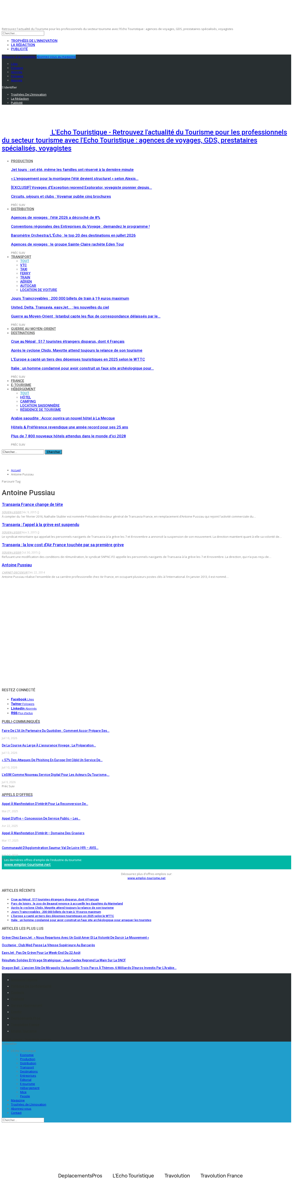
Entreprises (28, 1075)
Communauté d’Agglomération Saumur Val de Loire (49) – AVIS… (50, 848)
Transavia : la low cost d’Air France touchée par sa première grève (63, 544)
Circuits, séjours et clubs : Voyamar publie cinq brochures (61, 196)
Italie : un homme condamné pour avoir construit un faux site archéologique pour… (82, 368)
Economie (27, 1055)
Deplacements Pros (26, 1018)
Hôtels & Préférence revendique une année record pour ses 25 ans (69, 427)
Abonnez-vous (21, 1108)
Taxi (23, 269)
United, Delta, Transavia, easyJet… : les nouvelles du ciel (60, 307)
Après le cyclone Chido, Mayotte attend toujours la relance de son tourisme (76, 350)
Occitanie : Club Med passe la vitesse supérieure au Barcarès (48, 945)
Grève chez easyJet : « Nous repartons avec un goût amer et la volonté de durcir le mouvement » (75, 937)
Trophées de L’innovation (28, 1104)
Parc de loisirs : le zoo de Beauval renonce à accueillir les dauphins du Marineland (67, 903)
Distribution (22, 209)
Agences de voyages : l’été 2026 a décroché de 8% (55, 217)
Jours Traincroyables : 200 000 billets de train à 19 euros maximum (70, 298)
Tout (24, 261)
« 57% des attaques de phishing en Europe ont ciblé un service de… (52, 760)
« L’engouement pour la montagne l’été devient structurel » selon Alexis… (74, 178)
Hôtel (25, 397)
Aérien (26, 282)
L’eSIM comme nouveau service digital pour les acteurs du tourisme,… (55, 774)
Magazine (18, 1100)
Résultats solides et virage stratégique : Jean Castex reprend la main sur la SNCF (64, 960)
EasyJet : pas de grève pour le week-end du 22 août (41, 953)
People (25, 1096)
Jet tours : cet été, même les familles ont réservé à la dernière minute (72, 169)
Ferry (25, 273)
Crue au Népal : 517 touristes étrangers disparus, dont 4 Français (68, 341)
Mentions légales (24, 980)
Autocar (28, 286)
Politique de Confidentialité (31, 986)
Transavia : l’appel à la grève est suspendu (40, 524)
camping (28, 401)
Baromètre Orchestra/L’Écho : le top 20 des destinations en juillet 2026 (73, 235)
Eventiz (16, 1012)
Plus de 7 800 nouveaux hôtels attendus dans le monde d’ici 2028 (68, 436)
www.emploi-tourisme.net (27, 864)
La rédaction (23, 45)
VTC (23, 265)
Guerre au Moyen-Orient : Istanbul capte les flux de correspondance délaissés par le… (85, 316)
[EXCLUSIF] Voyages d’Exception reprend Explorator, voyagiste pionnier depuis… (81, 187)
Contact (16, 1113)
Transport (21, 257)
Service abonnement (26, 1005)
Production (22, 161)
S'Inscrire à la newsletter (19, 57)
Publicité (19, 49)
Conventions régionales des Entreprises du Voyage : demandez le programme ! (80, 226)
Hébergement (23, 389)
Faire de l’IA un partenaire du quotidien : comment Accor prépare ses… (55, 731)
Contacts (17, 992)
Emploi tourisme (24, 1031)
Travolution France (25, 1024)
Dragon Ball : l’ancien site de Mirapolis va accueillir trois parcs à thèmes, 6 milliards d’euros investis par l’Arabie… (89, 968)
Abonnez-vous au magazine (56, 57)
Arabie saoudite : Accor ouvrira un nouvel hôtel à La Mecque (63, 418)
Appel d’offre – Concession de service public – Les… (41, 818)
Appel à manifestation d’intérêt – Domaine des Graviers (43, 833)
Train (25, 277)
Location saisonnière (40, 405)
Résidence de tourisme (40, 410)
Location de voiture (38, 290)
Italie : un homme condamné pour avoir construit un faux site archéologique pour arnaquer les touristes (81, 920)
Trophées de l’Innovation (34, 41)
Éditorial (25, 1080)
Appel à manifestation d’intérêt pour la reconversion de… (45, 804)
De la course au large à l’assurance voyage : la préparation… (49, 745)
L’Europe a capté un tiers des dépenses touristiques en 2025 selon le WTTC (78, 359)
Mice (23, 1092)
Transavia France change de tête (32, 504)
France (17, 381)
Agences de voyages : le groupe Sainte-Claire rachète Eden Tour (67, 244)
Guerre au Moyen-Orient (33, 329)
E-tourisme (21, 385)
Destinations (23, 333)
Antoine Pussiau (17, 564)
